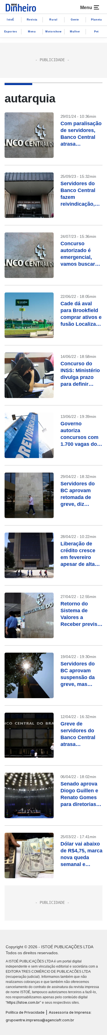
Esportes (10, 31)
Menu (32, 31)
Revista (32, 19)
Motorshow (53, 31)
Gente (75, 19)
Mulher (75, 31)
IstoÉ (10, 19)
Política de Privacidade (25, 1012)
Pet (96, 31)
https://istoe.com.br (23, 1002)
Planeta (96, 19)
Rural (53, 19)
